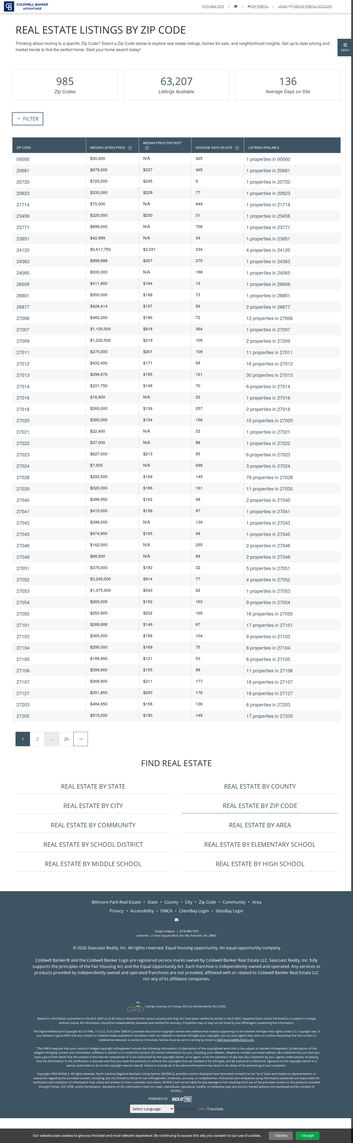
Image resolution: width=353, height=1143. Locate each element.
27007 (23, 329)
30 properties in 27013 (269, 374)
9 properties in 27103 (268, 636)
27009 (23, 340)
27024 (23, 465)
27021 (23, 431)
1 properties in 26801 (268, 295)
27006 (23, 318)
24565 (23, 272)
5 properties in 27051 (268, 568)
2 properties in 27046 (268, 545)
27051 (23, 568)
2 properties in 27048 (268, 556)
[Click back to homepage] (24, 6)
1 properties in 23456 (268, 215)
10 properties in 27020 (269, 420)
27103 (23, 636)
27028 (23, 477)
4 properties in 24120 (268, 249)
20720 (23, 181)
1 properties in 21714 (268, 204)
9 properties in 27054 (268, 602)
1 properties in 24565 (268, 272)
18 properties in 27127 (269, 693)
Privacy (117, 911)
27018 (23, 409)
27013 (23, 374)
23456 (23, 215)
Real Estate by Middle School (93, 863)
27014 (23, 386)
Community (234, 902)
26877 (23, 306)
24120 (23, 249)
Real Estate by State (93, 786)
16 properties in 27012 (269, 363)
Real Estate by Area (260, 825)
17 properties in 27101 (269, 624)
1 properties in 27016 (268, 397)
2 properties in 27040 (268, 499)
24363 (23, 261)
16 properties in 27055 (269, 613)
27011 (23, 352)
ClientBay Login (194, 911)
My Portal (259, 6)
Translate (215, 1108)
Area (256, 902)
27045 (23, 534)
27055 (23, 613)
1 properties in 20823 (268, 193)
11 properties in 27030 (269, 488)
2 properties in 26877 (268, 306)
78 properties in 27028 (269, 477)
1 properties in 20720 (268, 181)
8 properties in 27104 (268, 647)
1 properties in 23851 (268, 238)
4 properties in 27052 (268, 579)
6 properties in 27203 (268, 704)
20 (66, 739)
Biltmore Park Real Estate (116, 902)
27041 (23, 511)
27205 (23, 715)
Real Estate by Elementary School (260, 844)
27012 (23, 363)
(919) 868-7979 (213, 6)
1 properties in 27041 (268, 511)
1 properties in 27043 (268, 522)
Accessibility (142, 911)
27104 (23, 647)
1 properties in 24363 (268, 261)
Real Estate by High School (260, 863)
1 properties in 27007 (268, 329)
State (153, 902)
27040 (23, 499)
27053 (23, 590)
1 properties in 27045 (268, 534)
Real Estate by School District (93, 844)
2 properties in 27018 (268, 409)
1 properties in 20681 (268, 170)
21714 (23, 204)
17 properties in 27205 (269, 715)
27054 (23, 602)
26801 (23, 295)
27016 (23, 397)
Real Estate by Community (93, 825)
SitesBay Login (229, 911)
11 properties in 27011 (269, 352)
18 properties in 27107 (269, 681)
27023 (23, 454)
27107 (23, 681)
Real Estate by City (93, 805)
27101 (23, 624)
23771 (23, 227)
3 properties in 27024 (268, 465)
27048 (23, 556)
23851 (23, 238)
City (188, 902)
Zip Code (207, 902)
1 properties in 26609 (268, 284)
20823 (23, 193)
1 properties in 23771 (268, 227)
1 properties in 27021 (268, 431)
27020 (23, 420)
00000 (23, 158)
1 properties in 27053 (268, 590)
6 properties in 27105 (268, 659)
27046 (23, 545)
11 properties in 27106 (269, 670)
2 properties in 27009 (268, 340)
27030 (23, 488)
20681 (23, 170)
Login (282, 6)
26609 (23, 284)
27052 (23, 579)
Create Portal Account (312, 6)
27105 (23, 659)
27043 (23, 522)
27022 (23, 443)
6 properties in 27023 (268, 454)
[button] (345, 47)
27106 (23, 670)
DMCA (166, 911)
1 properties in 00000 (268, 158)
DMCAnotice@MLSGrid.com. (236, 1040)
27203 (23, 704)
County (171, 902)
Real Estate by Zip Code (260, 805)
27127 (23, 693)
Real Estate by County (260, 786)
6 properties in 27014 (268, 386)
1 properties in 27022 (268, 443)
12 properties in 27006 (269, 318)
